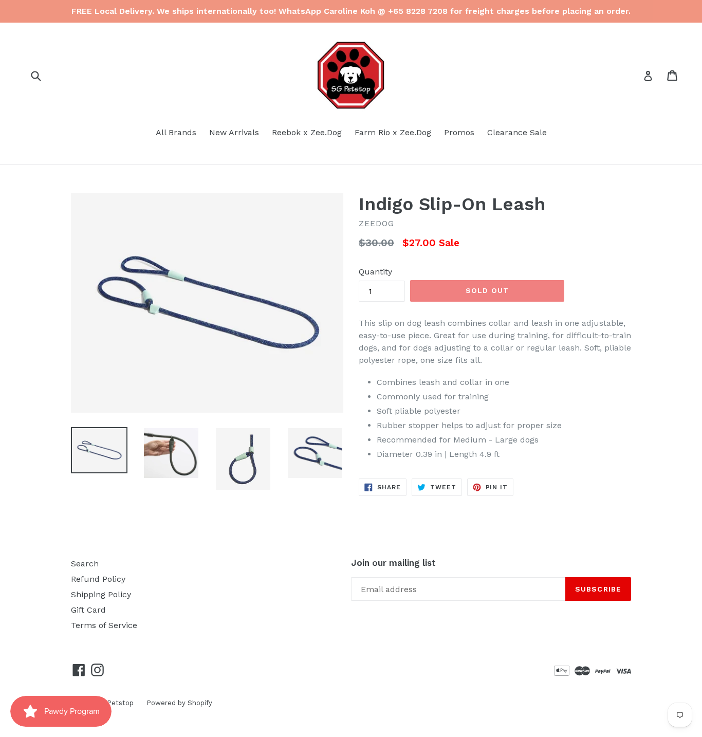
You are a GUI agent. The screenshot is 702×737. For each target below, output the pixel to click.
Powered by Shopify (179, 703)
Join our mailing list (393, 563)
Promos (459, 132)
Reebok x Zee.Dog (307, 132)
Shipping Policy (101, 594)
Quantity (375, 272)
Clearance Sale (517, 132)
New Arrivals (234, 132)
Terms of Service (104, 625)
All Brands (176, 132)
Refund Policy (98, 579)
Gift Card (88, 610)
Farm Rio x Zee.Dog (393, 132)
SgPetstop (116, 703)
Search (85, 563)
